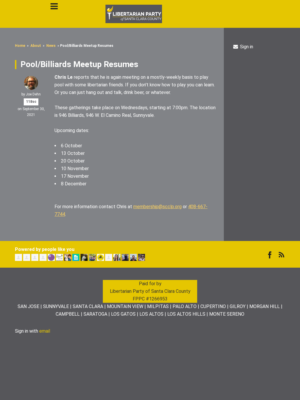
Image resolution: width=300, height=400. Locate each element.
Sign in (246, 46)
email (44, 331)
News (51, 46)
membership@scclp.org (157, 206)
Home (20, 46)
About (35, 46)
